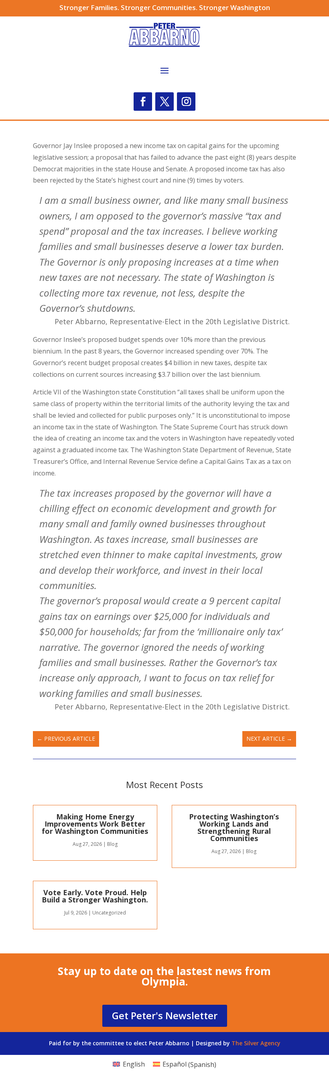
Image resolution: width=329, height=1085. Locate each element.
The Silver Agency (256, 1043)
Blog (112, 844)
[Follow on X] (164, 101)
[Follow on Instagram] (186, 101)
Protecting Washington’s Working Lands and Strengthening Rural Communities (234, 827)
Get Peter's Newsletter (164, 1015)
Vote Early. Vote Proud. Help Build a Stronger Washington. (95, 896)
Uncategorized (109, 912)
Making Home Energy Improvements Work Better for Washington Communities (95, 824)
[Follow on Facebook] (143, 101)
